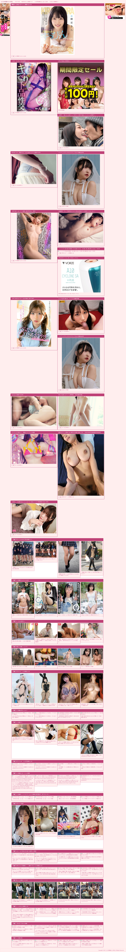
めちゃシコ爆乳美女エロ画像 (87, 666)
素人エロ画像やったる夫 (22, 880)
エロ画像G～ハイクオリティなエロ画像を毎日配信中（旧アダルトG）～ (33, 794)
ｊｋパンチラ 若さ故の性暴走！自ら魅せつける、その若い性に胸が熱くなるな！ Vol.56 (79, 248)
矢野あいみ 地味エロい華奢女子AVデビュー (90, 615)
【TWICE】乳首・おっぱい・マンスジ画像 (44, 798)
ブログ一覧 (17, 1)
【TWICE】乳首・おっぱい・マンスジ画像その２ (22, 798)
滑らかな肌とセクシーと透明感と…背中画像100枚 (70, 394)
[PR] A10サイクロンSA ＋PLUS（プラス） (68, 257)
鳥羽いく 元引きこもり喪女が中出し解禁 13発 (67, 615)
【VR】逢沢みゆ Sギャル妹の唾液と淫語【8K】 (23, 298)
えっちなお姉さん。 (66, 147)
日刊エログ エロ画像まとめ (68, 253)
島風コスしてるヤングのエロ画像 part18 (66, 836)
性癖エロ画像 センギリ (22, 646)
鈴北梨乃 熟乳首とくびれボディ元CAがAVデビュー (45, 615)
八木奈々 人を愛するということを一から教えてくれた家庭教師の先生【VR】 (30, 501)
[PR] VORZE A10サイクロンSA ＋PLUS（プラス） (68, 293)
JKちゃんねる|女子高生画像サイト (24, 539)
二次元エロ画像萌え (53, 1)
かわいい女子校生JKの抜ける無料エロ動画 (26, 851)
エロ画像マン (19, 722)
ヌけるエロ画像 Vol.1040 (17, 394)
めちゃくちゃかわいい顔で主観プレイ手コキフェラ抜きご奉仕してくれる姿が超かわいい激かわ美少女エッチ (22, 859)
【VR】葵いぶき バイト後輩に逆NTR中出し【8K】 (24, 211)
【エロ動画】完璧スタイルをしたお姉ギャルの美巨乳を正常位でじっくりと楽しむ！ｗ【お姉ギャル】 (22, 739)
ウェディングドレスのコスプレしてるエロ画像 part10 (71, 152)
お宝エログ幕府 (65, 206)
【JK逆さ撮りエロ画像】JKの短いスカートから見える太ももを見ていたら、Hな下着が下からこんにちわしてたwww (91, 874)
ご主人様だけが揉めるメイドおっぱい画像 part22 (22, 846)
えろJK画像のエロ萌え (7, 1)
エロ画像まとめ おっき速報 (23, 773)
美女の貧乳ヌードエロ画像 (40, 666)
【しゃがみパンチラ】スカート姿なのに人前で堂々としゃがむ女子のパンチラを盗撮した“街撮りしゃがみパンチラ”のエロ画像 (45, 932)
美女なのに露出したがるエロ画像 (65, 666)
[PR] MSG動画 (61, 110)
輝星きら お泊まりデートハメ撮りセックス (22, 4)
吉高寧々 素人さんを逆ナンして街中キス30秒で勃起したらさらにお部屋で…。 (77, 115)
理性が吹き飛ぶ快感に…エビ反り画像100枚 (21, 641)
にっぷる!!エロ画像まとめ (22, 906)
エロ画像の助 (19, 938)
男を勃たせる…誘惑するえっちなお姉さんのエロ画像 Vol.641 (26, 152)
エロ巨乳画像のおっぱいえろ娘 (41, 1)
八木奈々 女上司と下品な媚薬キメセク (21, 61)
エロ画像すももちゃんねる (20, 56)
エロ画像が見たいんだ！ (22, 710)
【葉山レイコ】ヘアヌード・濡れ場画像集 (67, 798)
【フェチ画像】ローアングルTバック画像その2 (91, 798)
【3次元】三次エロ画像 (21, 923)
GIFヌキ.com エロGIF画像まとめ (24, 761)
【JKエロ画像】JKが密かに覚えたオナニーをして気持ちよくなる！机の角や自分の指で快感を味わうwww (45, 874)
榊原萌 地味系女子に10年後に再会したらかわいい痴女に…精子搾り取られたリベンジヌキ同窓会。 (68, 640)
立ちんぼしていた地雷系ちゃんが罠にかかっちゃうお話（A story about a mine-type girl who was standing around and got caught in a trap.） (68, 781)
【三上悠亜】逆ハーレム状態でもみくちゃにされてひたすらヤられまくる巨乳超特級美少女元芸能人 (68, 858)
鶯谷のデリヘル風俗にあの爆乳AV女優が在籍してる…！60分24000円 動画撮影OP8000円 (79, 432)
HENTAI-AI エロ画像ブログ (27, 1)
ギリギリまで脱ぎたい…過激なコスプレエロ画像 (23, 432)
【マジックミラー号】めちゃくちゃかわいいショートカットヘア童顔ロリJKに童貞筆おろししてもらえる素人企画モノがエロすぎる (45, 859)
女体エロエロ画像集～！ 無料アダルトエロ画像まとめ (29, 865)
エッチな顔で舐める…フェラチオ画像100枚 (68, 298)
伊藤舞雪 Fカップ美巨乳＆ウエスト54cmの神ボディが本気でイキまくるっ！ (76, 211)
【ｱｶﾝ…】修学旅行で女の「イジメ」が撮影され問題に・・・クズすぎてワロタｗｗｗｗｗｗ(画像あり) (45, 913)
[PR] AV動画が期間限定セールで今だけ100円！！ (70, 61)
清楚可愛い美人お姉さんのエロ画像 (19, 666)
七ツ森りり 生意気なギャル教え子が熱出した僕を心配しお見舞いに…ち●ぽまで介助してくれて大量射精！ (45, 640)
